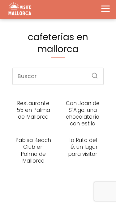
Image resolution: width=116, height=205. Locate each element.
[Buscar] (92, 74)
